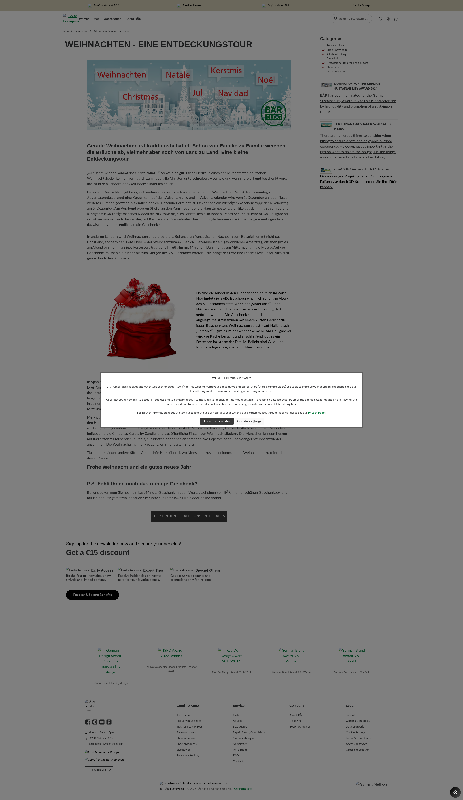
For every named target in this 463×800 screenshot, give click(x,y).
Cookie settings (249, 421)
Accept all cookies (216, 421)
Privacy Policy (317, 412)
